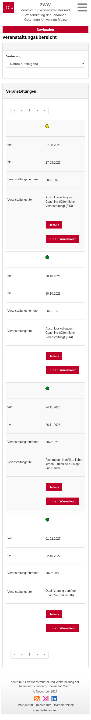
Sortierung (13, 56)
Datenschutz (25, 705)
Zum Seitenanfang (45, 710)
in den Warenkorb (63, 239)
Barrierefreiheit (64, 705)
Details (54, 225)
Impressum (43, 705)
